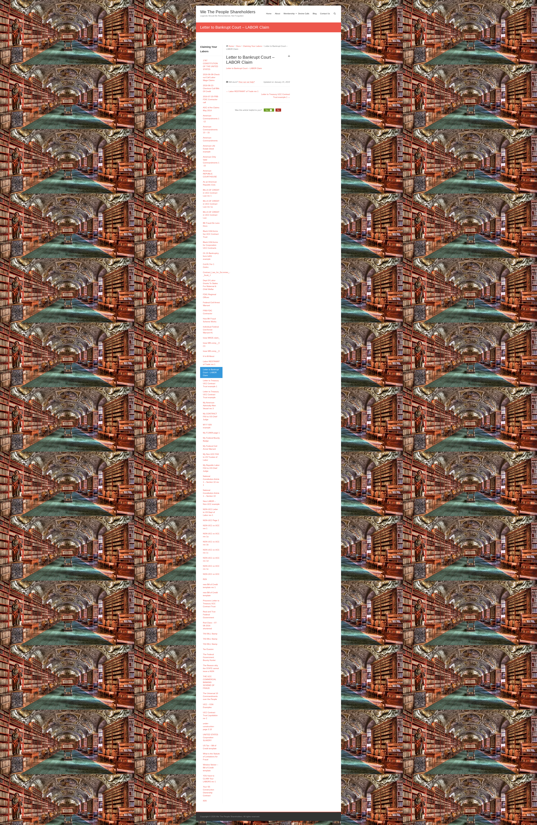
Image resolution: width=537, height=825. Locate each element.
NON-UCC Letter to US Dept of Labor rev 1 (210, 512)
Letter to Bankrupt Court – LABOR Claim (211, 372)
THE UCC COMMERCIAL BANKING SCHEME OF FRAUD (209, 682)
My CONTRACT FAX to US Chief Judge (210, 416)
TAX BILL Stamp (210, 634)
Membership (289, 13)
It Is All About (208, 356)
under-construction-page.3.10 (208, 726)
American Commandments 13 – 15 (210, 130)
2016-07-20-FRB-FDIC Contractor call (211, 99)
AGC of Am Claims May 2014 (211, 109)
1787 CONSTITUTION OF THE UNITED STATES (210, 64)
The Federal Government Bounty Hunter (209, 657)
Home (268, 13)
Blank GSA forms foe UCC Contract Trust (211, 234)
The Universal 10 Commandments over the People (210, 696)
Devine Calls (303, 13)
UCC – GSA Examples (208, 705)
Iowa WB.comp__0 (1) (211, 344)
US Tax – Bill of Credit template (209, 747)
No (278, 110)
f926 (205, 579)
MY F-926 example (207, 426)
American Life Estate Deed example (209, 149)
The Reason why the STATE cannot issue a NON (211, 668)
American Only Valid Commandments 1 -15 (211, 161)
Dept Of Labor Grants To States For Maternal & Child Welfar (210, 284)
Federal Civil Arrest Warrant (211, 304)
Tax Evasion (208, 649)
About (277, 13)
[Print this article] (289, 56)
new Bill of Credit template (210, 594)
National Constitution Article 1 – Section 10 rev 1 (211, 480)
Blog (315, 13)
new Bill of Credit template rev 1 (210, 585)
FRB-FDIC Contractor (207, 312)
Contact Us (325, 13)
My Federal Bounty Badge (211, 439)
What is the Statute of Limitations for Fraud (211, 757)
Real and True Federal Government (209, 615)
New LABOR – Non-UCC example (211, 502)
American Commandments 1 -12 (211, 119)
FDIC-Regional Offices (209, 295)
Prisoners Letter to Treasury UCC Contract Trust (211, 603)
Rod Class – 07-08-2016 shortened (210, 626)
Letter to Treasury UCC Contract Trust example (211, 394)
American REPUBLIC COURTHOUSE (210, 174)
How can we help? (247, 82)
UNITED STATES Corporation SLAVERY (210, 737)
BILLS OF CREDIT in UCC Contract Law (211, 215)
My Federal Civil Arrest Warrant (210, 447)
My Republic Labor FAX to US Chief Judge (211, 468)
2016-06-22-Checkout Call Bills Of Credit (211, 88)
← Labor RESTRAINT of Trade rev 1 (242, 91)
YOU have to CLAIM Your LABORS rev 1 (209, 779)
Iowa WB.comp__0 (211, 351)
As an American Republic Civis (210, 183)
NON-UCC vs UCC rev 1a (211, 535)
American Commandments (210, 139)
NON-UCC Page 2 (211, 520)
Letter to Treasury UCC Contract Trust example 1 (211, 383)
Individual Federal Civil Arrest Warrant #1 (211, 330)
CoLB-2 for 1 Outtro (208, 265)
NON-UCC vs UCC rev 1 (211, 527)
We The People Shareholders (227, 11)
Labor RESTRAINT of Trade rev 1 (211, 362)
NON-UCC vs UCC (211, 574)
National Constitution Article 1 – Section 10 (211, 493)
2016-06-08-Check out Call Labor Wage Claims (211, 77)
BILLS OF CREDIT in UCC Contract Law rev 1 (211, 193)
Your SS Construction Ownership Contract (208, 791)
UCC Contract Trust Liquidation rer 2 (210, 715)
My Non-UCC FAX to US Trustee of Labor (211, 457)
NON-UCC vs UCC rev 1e (211, 567)
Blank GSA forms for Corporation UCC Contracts (210, 245)
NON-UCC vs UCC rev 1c (211, 551)
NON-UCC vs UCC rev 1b (211, 543)
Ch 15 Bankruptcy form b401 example (211, 256)
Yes (268, 110)
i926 (205, 801)
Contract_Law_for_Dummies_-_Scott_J (212, 273)
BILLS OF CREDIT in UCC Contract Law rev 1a (211, 204)
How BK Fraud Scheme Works (209, 320)
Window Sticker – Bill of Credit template (210, 768)
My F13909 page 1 (211, 433)
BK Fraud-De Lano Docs (211, 224)
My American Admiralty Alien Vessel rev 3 (209, 405)
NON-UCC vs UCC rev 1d (211, 559)
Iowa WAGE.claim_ (211, 338)
